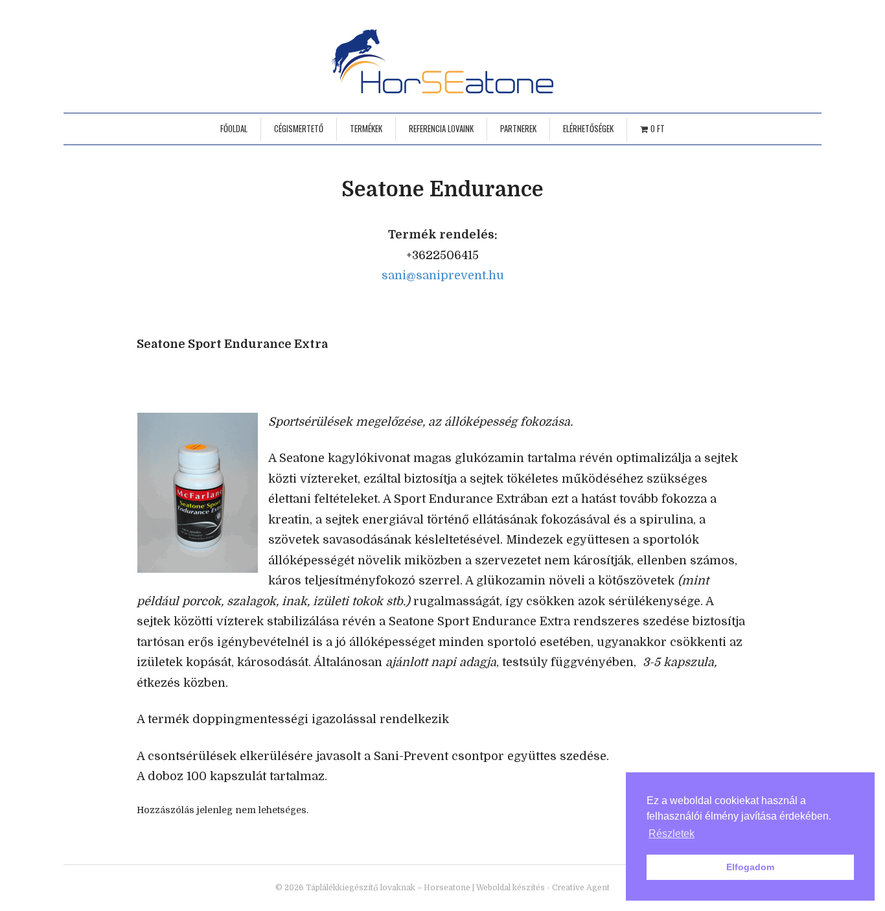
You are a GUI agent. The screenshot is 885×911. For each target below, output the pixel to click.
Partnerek (518, 128)
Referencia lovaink (441, 128)
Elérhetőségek (588, 128)
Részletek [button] (672, 833)
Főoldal (233, 128)
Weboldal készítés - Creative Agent (543, 887)
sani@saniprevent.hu (443, 275)
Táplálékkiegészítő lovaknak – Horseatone (388, 887)
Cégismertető (298, 128)
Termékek (366, 128)
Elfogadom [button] (750, 867)
